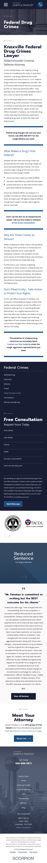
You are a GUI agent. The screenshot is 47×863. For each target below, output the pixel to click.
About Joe (21, 738)
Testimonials (23, 798)
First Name (8, 430)
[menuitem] (23, 375)
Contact (23, 803)
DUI (23, 794)
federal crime (28, 79)
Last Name (8, 437)
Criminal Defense (23, 789)
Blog (23, 807)
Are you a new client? (12, 459)
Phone (6, 445)
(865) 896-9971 (25, 136)
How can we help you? (13, 466)
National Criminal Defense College (27, 731)
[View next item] (9, 536)
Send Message (13, 504)
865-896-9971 (23, 763)
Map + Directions (23, 827)
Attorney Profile (23, 785)
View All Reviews (21, 696)
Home (23, 780)
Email (6, 452)
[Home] (23, 4)
